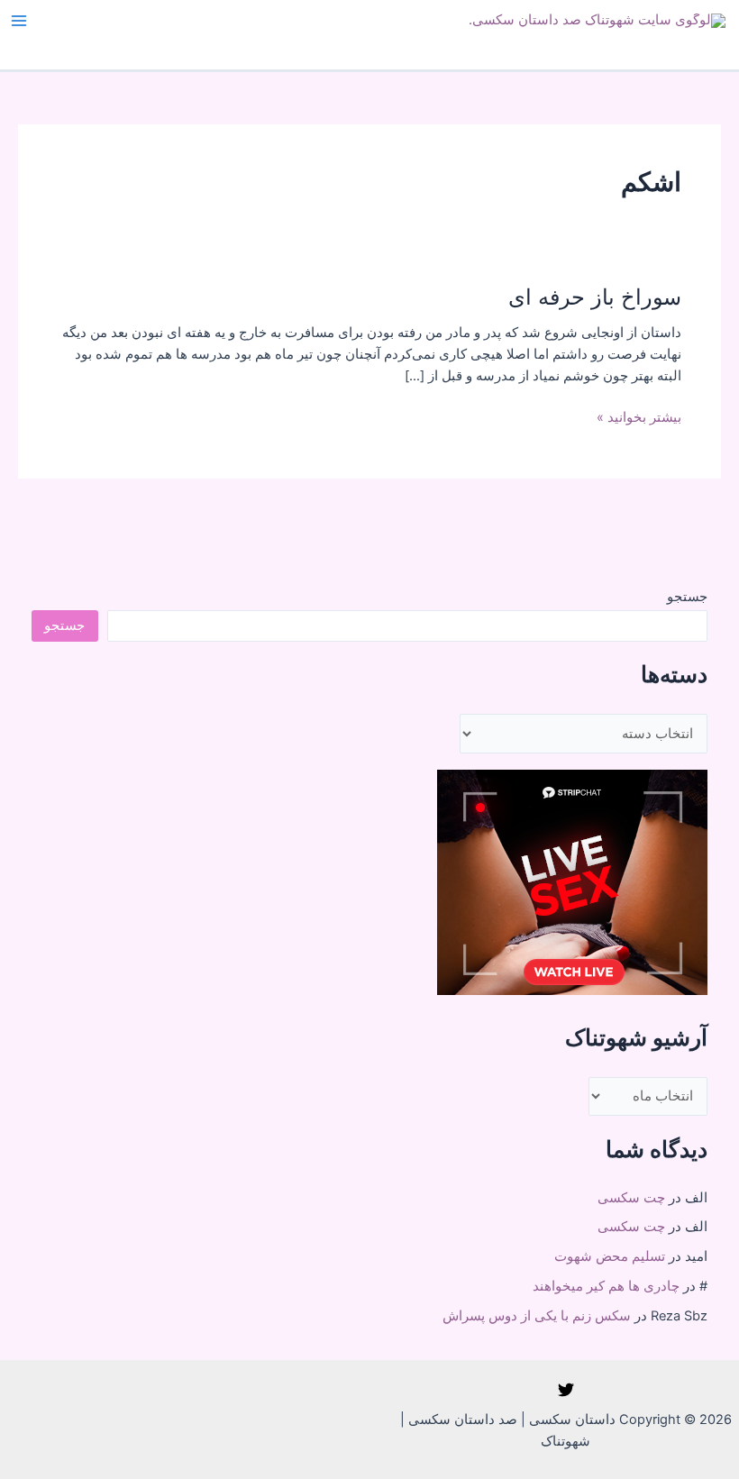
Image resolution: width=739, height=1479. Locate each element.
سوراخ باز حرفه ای (594, 297)
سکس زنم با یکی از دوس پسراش (536, 1316)
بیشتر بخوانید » (639, 418)
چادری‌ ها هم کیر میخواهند (606, 1286)
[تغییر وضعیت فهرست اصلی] (19, 21)
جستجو (687, 597)
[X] (566, 1390)
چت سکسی (631, 1198)
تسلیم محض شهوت (609, 1256)
